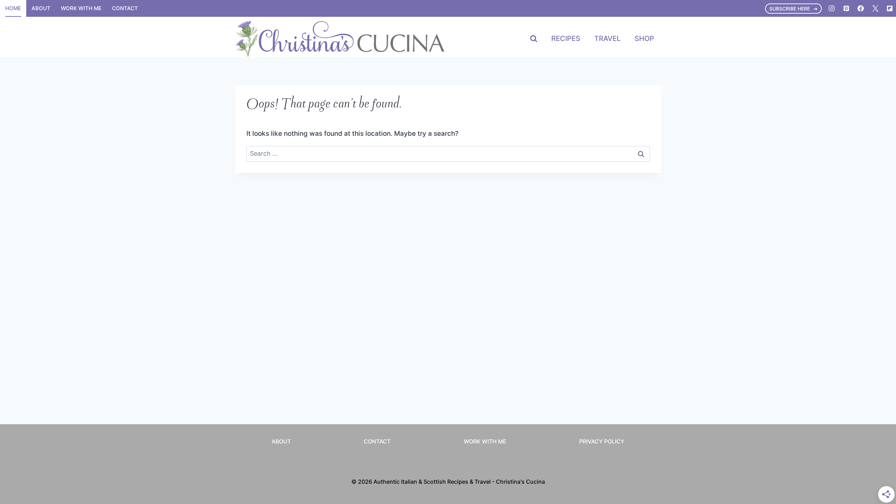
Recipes (565, 38)
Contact (125, 8)
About (40, 8)
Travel (607, 38)
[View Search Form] (534, 39)
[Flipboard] (889, 8)
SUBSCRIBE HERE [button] (789, 9)
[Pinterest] (846, 8)
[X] (875, 8)
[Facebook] (860, 8)
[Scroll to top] (878, 412)
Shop (644, 38)
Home (13, 8)
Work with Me (81, 8)
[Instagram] (831, 8)
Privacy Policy (601, 441)
